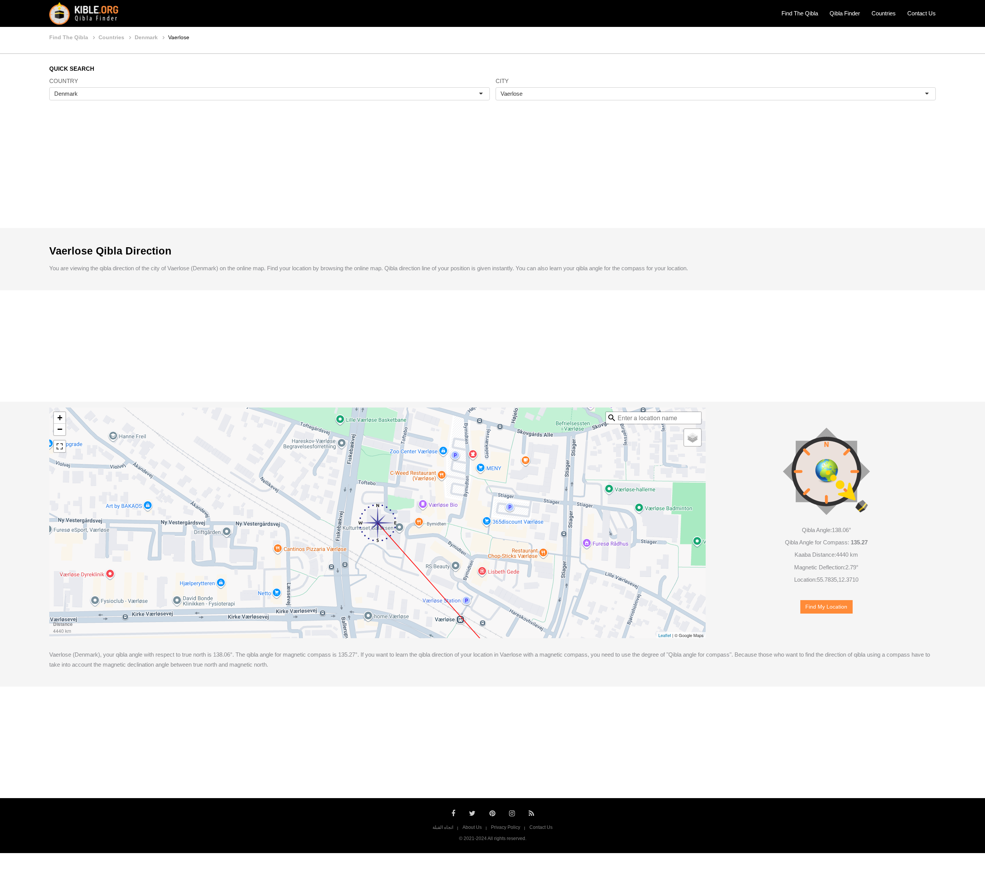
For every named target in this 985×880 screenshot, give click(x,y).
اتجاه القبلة (442, 827)
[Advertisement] (492, 172)
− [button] (59, 429)
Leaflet (664, 635)
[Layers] (692, 437)
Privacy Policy (505, 827)
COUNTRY (63, 81)
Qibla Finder (845, 13)
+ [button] (59, 418)
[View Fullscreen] (59, 446)
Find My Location (826, 607)
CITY (502, 81)
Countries (883, 13)
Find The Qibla (799, 13)
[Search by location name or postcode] (612, 418)
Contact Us (921, 13)
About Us (472, 827)
